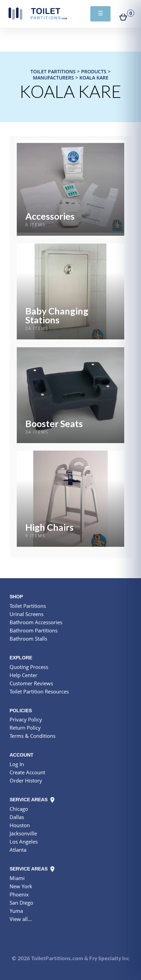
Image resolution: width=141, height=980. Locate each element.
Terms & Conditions (32, 735)
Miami (17, 878)
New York (21, 886)
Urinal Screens (26, 614)
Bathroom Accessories (36, 622)
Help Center (23, 675)
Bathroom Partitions (33, 630)
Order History (26, 780)
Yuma (16, 910)
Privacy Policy (26, 719)
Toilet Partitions (38, 13)
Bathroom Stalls (28, 638)
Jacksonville (23, 833)
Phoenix (19, 894)
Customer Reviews (31, 683)
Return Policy (25, 727)
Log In (17, 764)
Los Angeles (24, 841)
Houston (20, 825)
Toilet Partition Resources (39, 691)
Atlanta (18, 849)
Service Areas (29, 799)
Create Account (27, 772)
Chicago (19, 808)
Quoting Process (29, 666)
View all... (21, 919)
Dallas (17, 817)
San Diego (21, 902)
